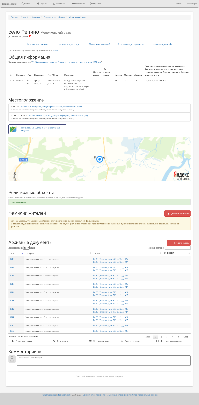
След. (186, 336)
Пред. (148, 336)
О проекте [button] (97, 3)
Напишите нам (64, 394)
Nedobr (55, 51)
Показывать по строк (21, 247)
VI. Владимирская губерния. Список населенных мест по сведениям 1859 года (66, 62)
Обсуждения (79, 3)
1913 (12, 300)
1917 (12, 267)
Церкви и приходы (68, 44)
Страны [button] (43, 3)
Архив (97, 253)
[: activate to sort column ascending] (176, 253)
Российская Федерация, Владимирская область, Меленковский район (51, 106)
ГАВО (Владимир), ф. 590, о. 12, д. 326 (110, 259)
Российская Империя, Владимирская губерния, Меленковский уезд (58, 115)
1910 (12, 325)
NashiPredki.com (49, 394)
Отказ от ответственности (94, 394)
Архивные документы (131, 44)
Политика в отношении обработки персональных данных (132, 394)
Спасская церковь (18, 202)
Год (12, 253)
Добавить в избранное (18, 36)
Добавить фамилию (180, 213)
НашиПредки (9, 3)
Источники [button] (60, 3)
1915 (12, 283)
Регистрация (191, 3)
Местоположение (37, 44)
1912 (12, 308)
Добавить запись (181, 242)
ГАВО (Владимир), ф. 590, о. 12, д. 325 (110, 325)
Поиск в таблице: (156, 247)
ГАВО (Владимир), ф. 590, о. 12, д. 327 (110, 261)
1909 (12, 330)
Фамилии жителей (99, 44)
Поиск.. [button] (27, 3)
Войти (179, 3)
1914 (12, 292)
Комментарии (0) (162, 44)
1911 (12, 317)
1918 (12, 259)
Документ (31, 253)
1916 (12, 275)
